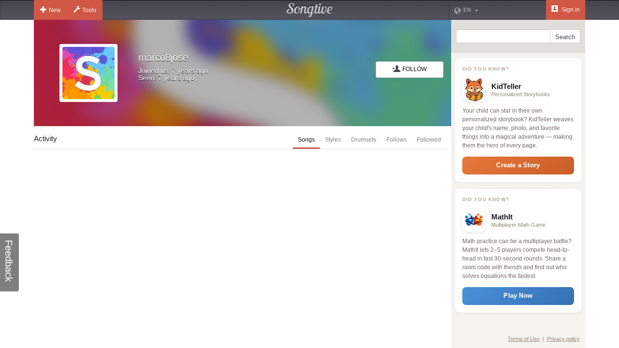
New (55, 10)
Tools (89, 10)
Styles (333, 139)
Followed (429, 139)
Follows (396, 139)
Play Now (517, 295)
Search (565, 37)
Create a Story (518, 165)
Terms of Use (524, 339)
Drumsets (363, 139)
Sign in (570, 9)
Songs (306, 139)
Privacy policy (563, 339)
